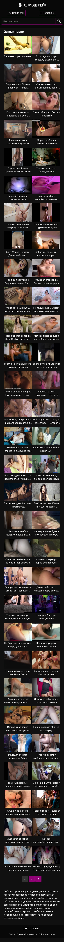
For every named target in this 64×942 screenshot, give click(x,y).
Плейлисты (17, 12)
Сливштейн (35, 5)
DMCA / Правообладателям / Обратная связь (32, 934)
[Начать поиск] (59, 21)
